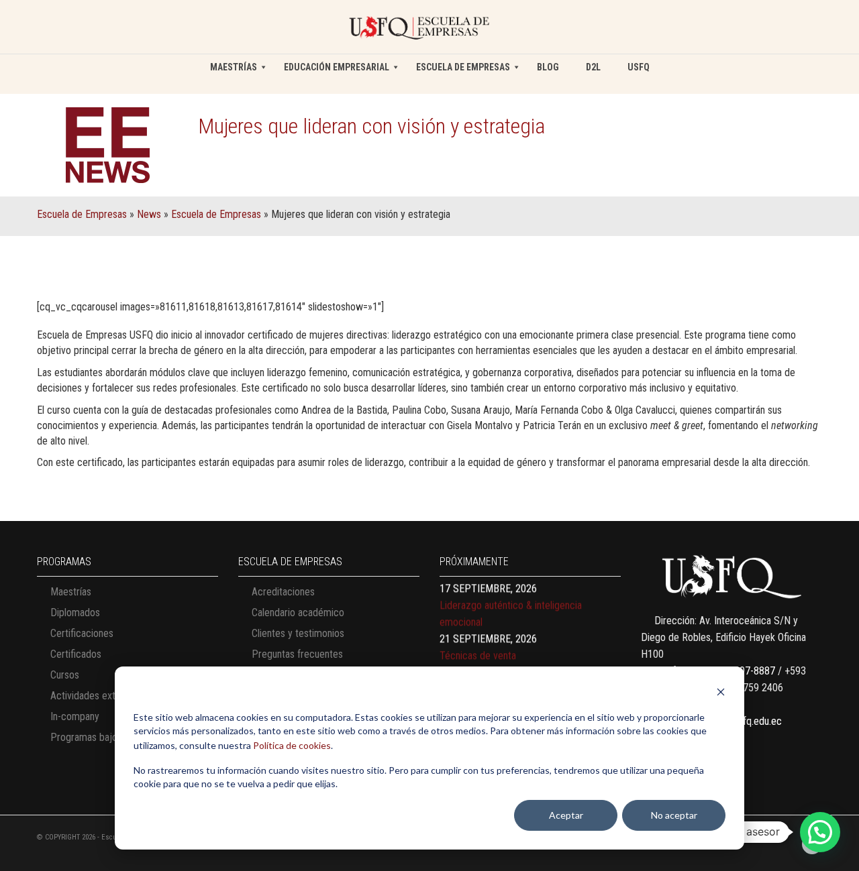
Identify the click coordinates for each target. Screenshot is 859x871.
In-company (74, 716)
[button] (820, 832)
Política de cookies (292, 745)
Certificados (75, 654)
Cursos (64, 675)
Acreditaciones (283, 591)
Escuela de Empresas (82, 214)
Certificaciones (81, 633)
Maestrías (70, 591)
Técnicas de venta (478, 632)
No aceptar (674, 815)
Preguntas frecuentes (297, 654)
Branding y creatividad (486, 665)
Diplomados (75, 612)
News (149, 214)
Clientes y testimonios (298, 633)
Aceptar (566, 815)
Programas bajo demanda (104, 737)
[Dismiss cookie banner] (720, 693)
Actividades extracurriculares (111, 695)
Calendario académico (298, 612)
